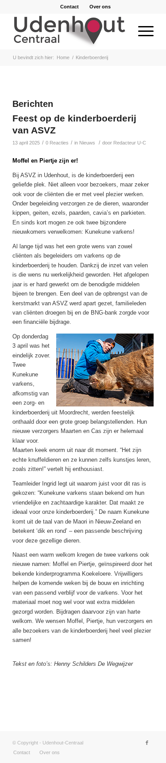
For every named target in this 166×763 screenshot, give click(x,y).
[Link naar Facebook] (147, 742)
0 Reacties (57, 142)
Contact (69, 6)
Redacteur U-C (129, 142)
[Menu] (141, 31)
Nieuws (87, 142)
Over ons (100, 6)
